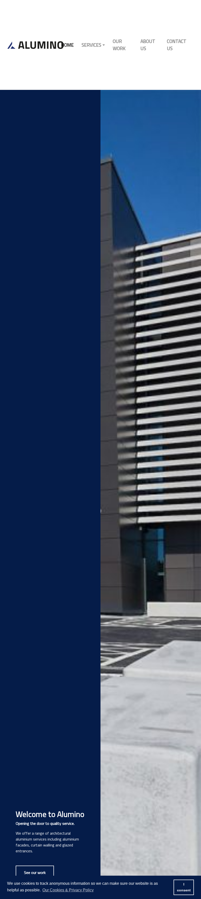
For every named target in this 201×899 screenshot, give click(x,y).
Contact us (176, 45)
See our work (35, 872)
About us (147, 45)
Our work (119, 45)
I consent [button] (184, 887)
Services (91, 44)
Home (67, 44)
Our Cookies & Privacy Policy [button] (68, 890)
